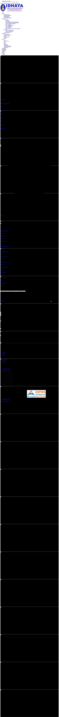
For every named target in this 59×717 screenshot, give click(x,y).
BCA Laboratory (3, 241)
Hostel (5, 38)
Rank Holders (6, 3)
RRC (5, 41)
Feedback (3, 54)
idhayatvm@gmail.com (5, 369)
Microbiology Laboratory (5, 262)
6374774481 (9, 1)
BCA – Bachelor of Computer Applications (12, 22)
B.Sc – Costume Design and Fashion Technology (13, 28)
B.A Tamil (7, 20)
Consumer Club (3, 110)
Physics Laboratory (4, 267)
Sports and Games (6, 36)
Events (19, 3)
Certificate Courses (7, 32)
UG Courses (6, 19)
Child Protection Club (7, 46)
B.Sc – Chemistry (8, 24)
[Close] (0, 342)
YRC (5, 42)
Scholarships (13, 3)
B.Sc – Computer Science (9, 25)
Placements (10, 3)
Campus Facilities (6, 34)
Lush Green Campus (4, 230)
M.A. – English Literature (9, 30)
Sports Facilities (3, 272)
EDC (5, 40)
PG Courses (6, 29)
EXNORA (5, 44)
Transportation (3, 282)
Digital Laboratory (4, 256)
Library (3, 360)
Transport (5, 37)
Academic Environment (7, 35)
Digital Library (3, 235)
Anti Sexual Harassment (5, 103)
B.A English (7, 21)
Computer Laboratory (4, 251)
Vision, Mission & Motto (7, 17)
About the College (6, 14)
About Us (3, 351)
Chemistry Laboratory (4, 246)
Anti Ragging (2, 99)
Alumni (16, 3)
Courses (3, 18)
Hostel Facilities (3, 277)
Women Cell (6, 47)
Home (3, 12)
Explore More (2, 233)
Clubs (3, 39)
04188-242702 (4, 1)
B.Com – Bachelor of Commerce (11, 23)
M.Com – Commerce (9, 31)
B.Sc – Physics (8, 27)
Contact (3, 53)
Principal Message (6, 16)
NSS (4, 43)
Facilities (3, 33)
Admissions (2, 3)
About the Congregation (7, 15)
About (3, 13)
